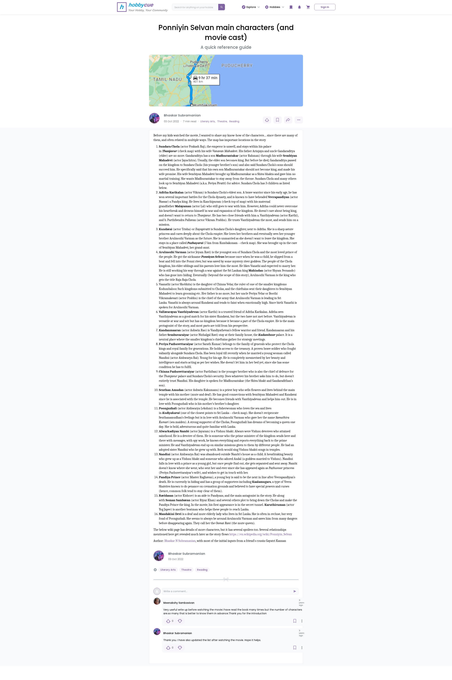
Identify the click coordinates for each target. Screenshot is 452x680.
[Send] (294, 591)
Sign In (325, 7)
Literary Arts (168, 570)
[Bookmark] (277, 119)
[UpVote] (267, 119)
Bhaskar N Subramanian (180, 541)
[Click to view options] (299, 119)
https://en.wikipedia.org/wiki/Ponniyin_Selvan (260, 534)
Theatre (186, 570)
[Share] (288, 119)
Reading (202, 570)
